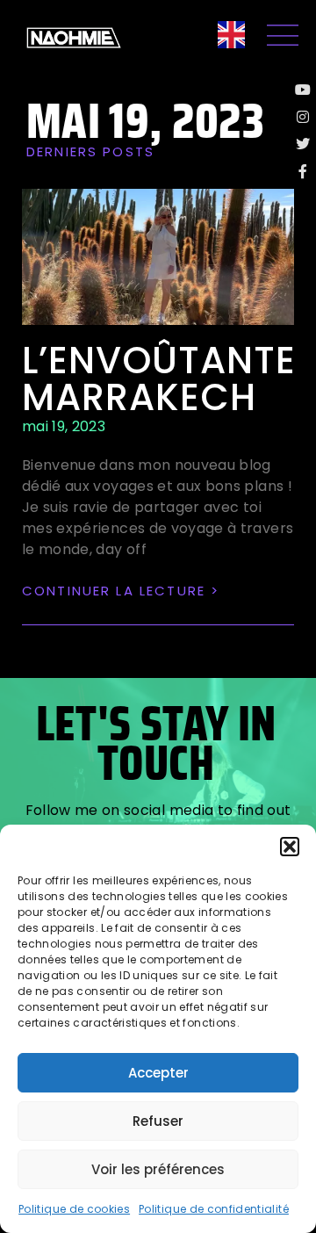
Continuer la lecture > (120, 590)
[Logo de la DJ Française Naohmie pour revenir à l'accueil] (73, 38)
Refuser (158, 1121)
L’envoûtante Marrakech (159, 379)
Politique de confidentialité (214, 1208)
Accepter (158, 1073)
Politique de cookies (74, 1208)
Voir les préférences (158, 1169)
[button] (289, 846)
